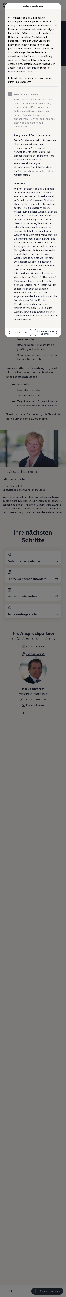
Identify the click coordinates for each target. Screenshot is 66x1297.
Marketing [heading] (20, 183)
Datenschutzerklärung (20, 71)
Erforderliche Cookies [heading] (26, 94)
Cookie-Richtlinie (26, 67)
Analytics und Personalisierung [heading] (32, 135)
